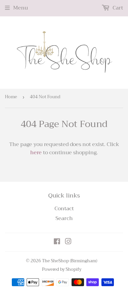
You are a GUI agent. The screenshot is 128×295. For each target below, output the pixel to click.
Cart (117, 7)
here (36, 152)
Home (11, 97)
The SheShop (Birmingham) (69, 261)
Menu (20, 7)
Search (64, 218)
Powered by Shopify (61, 269)
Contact (64, 208)
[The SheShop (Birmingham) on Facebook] (56, 242)
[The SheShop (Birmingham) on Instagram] (68, 242)
